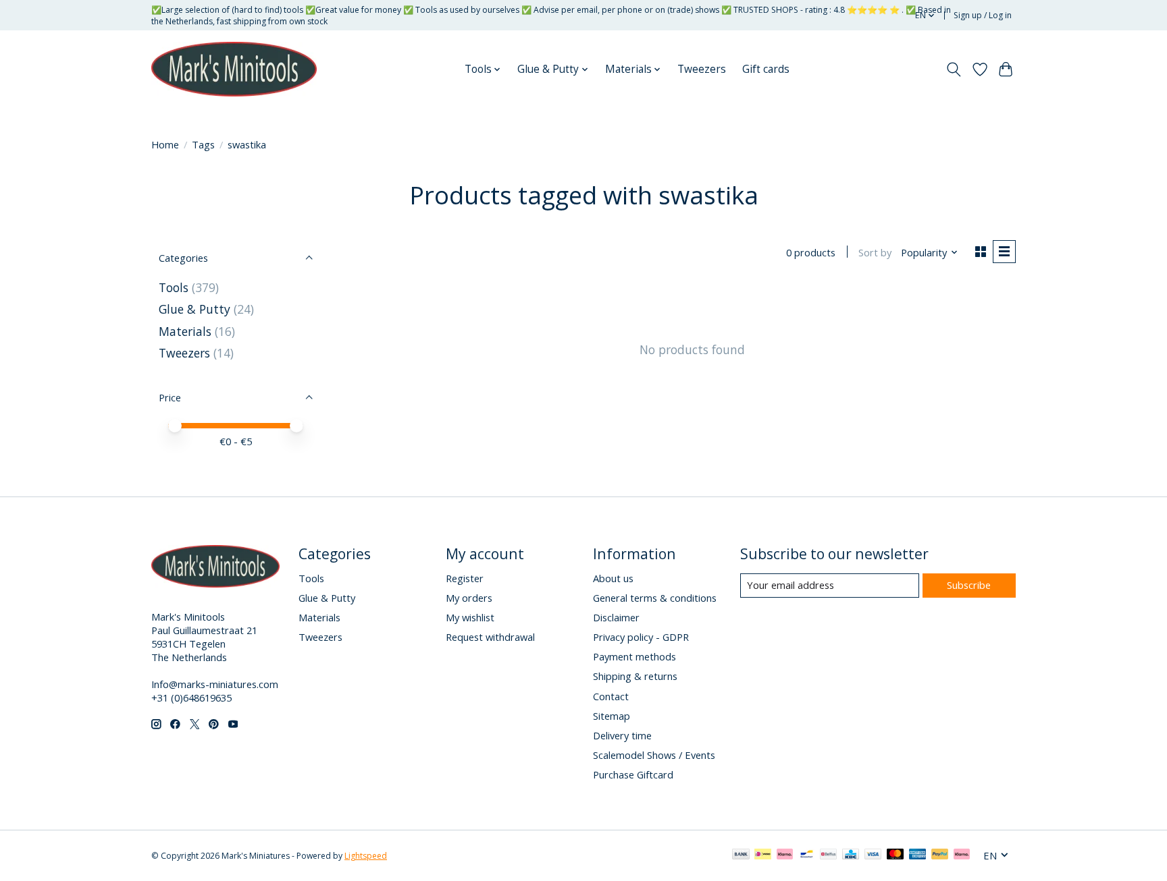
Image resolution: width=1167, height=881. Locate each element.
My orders (469, 597)
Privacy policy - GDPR (641, 637)
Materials (185, 331)
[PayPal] (940, 855)
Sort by (874, 252)
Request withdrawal (490, 637)
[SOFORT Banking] (785, 855)
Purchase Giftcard (633, 774)
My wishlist (470, 617)
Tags (203, 144)
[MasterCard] (895, 855)
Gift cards (765, 69)
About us (613, 578)
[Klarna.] (962, 855)
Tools (173, 287)
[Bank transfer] (741, 855)
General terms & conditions (655, 597)
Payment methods (634, 656)
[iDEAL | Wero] (762, 855)
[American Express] (918, 855)
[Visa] (873, 855)
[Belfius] (828, 855)
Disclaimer (616, 617)
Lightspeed (365, 855)
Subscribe (969, 585)
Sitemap (611, 715)
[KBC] (850, 855)
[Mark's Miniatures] (234, 69)
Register (465, 578)
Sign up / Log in (983, 15)
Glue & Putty (194, 309)
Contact (611, 696)
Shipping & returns (635, 676)
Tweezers (701, 69)
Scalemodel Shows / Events (654, 755)
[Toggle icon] (954, 69)
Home (165, 144)
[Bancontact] (806, 855)
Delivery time (622, 735)
